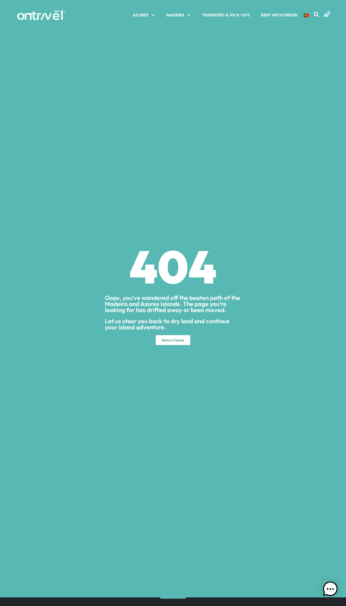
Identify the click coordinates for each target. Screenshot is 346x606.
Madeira (175, 15)
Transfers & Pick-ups (226, 15)
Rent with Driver (279, 15)
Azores (140, 15)
